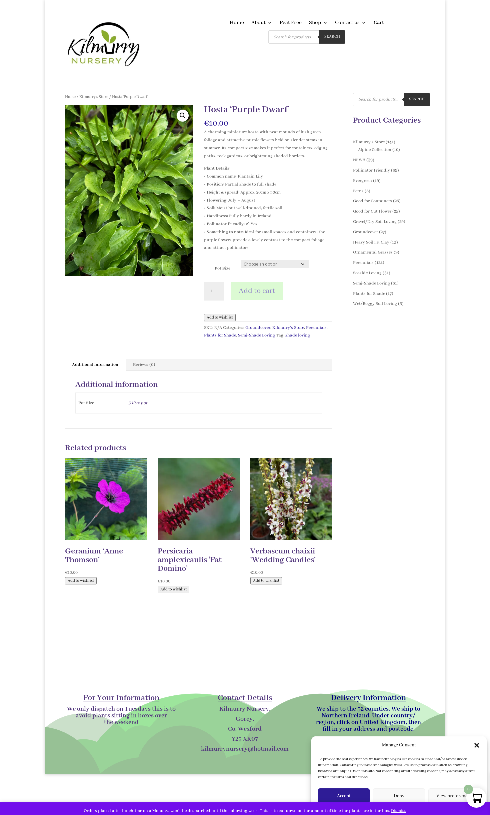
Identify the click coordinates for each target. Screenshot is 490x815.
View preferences (454, 796)
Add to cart (257, 291)
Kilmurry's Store (93, 96)
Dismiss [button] (398, 811)
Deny (399, 796)
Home (237, 23)
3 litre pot (137, 403)
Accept (344, 796)
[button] (476, 745)
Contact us (347, 23)
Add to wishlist (220, 317)
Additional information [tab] (95, 365)
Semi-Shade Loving (256, 335)
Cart (379, 23)
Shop (315, 23)
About (258, 23)
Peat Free (291, 23)
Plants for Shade (220, 335)
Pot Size (222, 268)
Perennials (316, 328)
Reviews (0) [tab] (144, 365)
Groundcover (257, 328)
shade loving (297, 335)
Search (332, 36)
